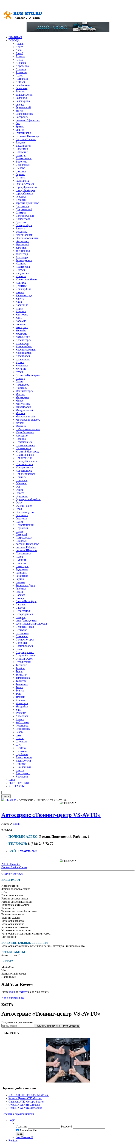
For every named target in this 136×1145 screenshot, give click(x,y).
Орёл (19, 508)
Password (66, 1126)
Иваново (21, 263)
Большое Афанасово (28, 120)
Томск (19, 687)
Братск (20, 126)
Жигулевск (22, 241)
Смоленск (22, 636)
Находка (21, 438)
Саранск (21, 604)
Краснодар (22, 343)
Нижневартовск (25, 445)
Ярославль (22, 776)
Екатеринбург (24, 225)
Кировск (21, 311)
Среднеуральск (25, 652)
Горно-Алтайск (25, 183)
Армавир (21, 72)
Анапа (19, 59)
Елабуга (20, 228)
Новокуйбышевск (26, 461)
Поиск (6, 796)
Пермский (22, 527)
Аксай (19, 53)
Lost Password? (24, 1137)
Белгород (21, 97)
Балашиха (21, 88)
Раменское (22, 575)
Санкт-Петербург (26, 601)
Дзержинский (24, 209)
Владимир (22, 148)
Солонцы (21, 642)
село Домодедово (26, 620)
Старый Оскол (24, 658)
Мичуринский (24, 410)
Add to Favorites (10, 864)
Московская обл (25, 416)
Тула (18, 693)
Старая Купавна (25, 655)
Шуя (18, 744)
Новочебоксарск (25, 473)
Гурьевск (21, 196)
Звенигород (23, 250)
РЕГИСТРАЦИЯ (18, 782)
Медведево (22, 397)
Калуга (20, 298)
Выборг (20, 167)
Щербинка (22, 754)
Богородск (22, 116)
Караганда (22, 304)
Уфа (18, 709)
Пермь (19, 531)
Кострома (21, 333)
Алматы (20, 56)
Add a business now (12, 997)
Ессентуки (22, 231)
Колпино (21, 324)
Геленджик (22, 180)
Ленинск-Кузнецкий (28, 375)
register (23, 991)
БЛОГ (12, 779)
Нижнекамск (23, 448)
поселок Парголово (27, 543)
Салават (20, 594)
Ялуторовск (23, 773)
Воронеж (21, 161)
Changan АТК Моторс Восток (26, 1101)
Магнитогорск (24, 390)
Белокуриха (23, 100)
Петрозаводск (24, 537)
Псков (19, 556)
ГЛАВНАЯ (15, 37)
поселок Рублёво (26, 547)
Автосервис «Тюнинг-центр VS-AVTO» (51, 815)
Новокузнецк (24, 457)
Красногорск (23, 339)
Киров (19, 308)
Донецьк (21, 222)
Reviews (18, 873)
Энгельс (21, 763)
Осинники (22, 515)
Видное (20, 142)
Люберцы (21, 387)
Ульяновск (22, 703)
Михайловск (23, 406)
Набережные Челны (28, 429)
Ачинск (20, 81)
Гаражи (20, 174)
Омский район (24, 505)
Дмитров (21, 212)
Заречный (21, 247)
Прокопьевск (23, 553)
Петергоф (21, 534)
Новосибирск (24, 470)
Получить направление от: (17, 1022)
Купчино (21, 368)
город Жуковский (26, 187)
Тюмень (20, 696)
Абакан (20, 43)
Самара (20, 598)
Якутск (20, 770)
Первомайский (25, 524)
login (12, 991)
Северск (21, 617)
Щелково (21, 751)
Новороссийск (24, 467)
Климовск (22, 314)
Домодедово (23, 218)
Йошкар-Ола (23, 288)
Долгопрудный (25, 215)
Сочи (19, 649)
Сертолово (22, 633)
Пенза (19, 521)
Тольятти (21, 680)
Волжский (22, 151)
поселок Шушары (26, 550)
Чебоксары (22, 722)
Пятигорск (22, 566)
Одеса (19, 489)
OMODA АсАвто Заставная (25, 1107)
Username (21, 1126)
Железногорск (24, 234)
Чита (18, 735)
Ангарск (21, 62)
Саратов (21, 607)
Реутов (20, 578)
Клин (19, 317)
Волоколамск (24, 158)
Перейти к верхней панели (17, 1113)
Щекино (21, 747)
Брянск (20, 129)
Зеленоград (22, 257)
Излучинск (22, 273)
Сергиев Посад (25, 626)
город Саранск (24, 193)
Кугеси (20, 362)
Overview (7, 873)
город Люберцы (25, 190)
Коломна (21, 320)
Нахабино (22, 435)
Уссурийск (22, 706)
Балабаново (23, 85)
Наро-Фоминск (25, 432)
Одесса (20, 492)
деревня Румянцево (27, 202)
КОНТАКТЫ (16, 786)
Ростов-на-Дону (25, 585)
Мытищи (21, 426)
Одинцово (22, 496)
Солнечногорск (25, 639)
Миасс (19, 400)
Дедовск (21, 199)
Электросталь (24, 757)
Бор (18, 123)
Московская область (28, 419)
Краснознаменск (26, 349)
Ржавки (20, 582)
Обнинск (21, 483)
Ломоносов (22, 384)
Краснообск (23, 355)
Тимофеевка (23, 677)
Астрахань (22, 78)
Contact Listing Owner (14, 867)
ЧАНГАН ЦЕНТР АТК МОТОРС (28, 1095)
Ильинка (21, 276)
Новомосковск (24, 464)
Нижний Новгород (27, 451)
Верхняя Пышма (26, 139)
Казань (20, 292)
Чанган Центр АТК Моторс (25, 1098)
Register (13, 1140)
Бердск (20, 104)
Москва (20, 413)
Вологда (21, 155)
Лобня (19, 381)
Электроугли (23, 760)
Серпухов (21, 629)
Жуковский (22, 244)
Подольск (21, 540)
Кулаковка (22, 365)
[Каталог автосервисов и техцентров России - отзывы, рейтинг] (2, 799)
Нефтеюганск (24, 441)
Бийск (19, 110)
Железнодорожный (27, 238)
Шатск (20, 738)
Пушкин (21, 559)
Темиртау (21, 674)
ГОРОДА (14, 40)
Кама (19, 301)
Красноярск (23, 359)
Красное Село (24, 346)
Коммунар (22, 327)
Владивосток (23, 145)
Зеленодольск (24, 260)
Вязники (21, 171)
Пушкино (21, 563)
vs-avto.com (29, 851)
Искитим (21, 285)
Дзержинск (22, 206)
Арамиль (21, 69)
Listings (11, 799)
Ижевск (20, 269)
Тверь (19, 671)
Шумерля (21, 741)
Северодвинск (24, 614)
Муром (20, 422)
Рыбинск (21, 588)
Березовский (23, 107)
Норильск (21, 480)
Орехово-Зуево (25, 512)
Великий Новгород (27, 136)
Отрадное (21, 518)
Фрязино (21, 712)
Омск (19, 502)
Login (11, 1119)
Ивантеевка (23, 266)
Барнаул (20, 91)
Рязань (19, 591)
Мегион (20, 394)
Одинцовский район (28, 499)
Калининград (24, 295)
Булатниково (23, 132)
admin (16, 823)
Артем (19, 75)
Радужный (22, 569)
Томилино (22, 684)
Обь (18, 486)
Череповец (22, 725)
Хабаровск (22, 715)
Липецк (20, 378)
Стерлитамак (23, 661)
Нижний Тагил (25, 454)
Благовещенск (24, 113)
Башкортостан (24, 94)
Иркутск (21, 282)
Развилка (21, 572)
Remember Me (28, 1130)
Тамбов (20, 668)
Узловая (20, 700)
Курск (19, 371)
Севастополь (23, 610)
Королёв (21, 330)
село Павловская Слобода (31, 623)
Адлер (19, 46)
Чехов (19, 731)
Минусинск (23, 403)
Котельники (23, 336)
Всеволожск (23, 164)
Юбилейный (23, 766)
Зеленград (22, 253)
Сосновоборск (24, 645)
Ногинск (21, 476)
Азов (19, 50)
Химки (20, 719)
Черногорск (23, 728)
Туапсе (20, 690)
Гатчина (21, 177)
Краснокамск (24, 352)
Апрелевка (22, 65)
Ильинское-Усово (26, 279)
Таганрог (21, 665)
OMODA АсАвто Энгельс (24, 1104)
